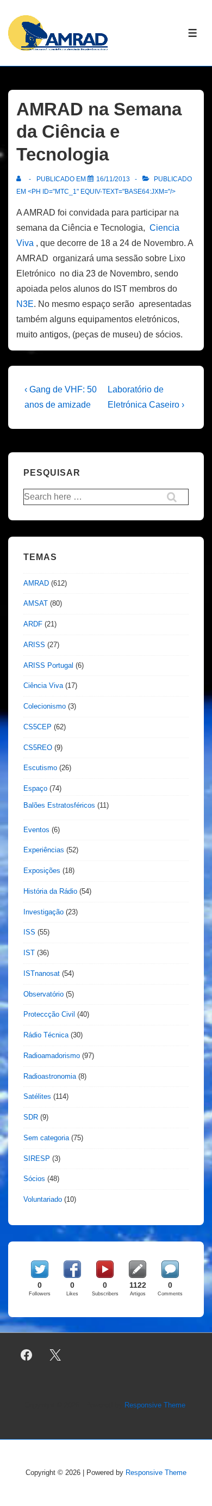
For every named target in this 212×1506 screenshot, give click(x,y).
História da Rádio (50, 891)
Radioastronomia (49, 1076)
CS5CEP (37, 727)
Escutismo (40, 768)
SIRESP (36, 1158)
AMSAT (35, 603)
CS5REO (37, 747)
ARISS (34, 645)
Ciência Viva (43, 685)
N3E (25, 304)
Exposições (41, 870)
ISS (29, 932)
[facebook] (26, 1355)
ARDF (32, 624)
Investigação (43, 912)
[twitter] (55, 1355)
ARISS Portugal (48, 665)
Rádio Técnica (45, 1035)
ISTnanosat (41, 973)
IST (29, 953)
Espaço (35, 788)
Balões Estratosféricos (59, 805)
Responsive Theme (154, 1405)
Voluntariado (42, 1199)
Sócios (34, 1179)
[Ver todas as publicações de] (21, 179)
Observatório (43, 994)
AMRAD (36, 583)
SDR (30, 1117)
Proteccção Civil (49, 1014)
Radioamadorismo (51, 1056)
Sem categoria (46, 1138)
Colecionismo (44, 706)
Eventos (36, 830)
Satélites (37, 1096)
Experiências (43, 850)
